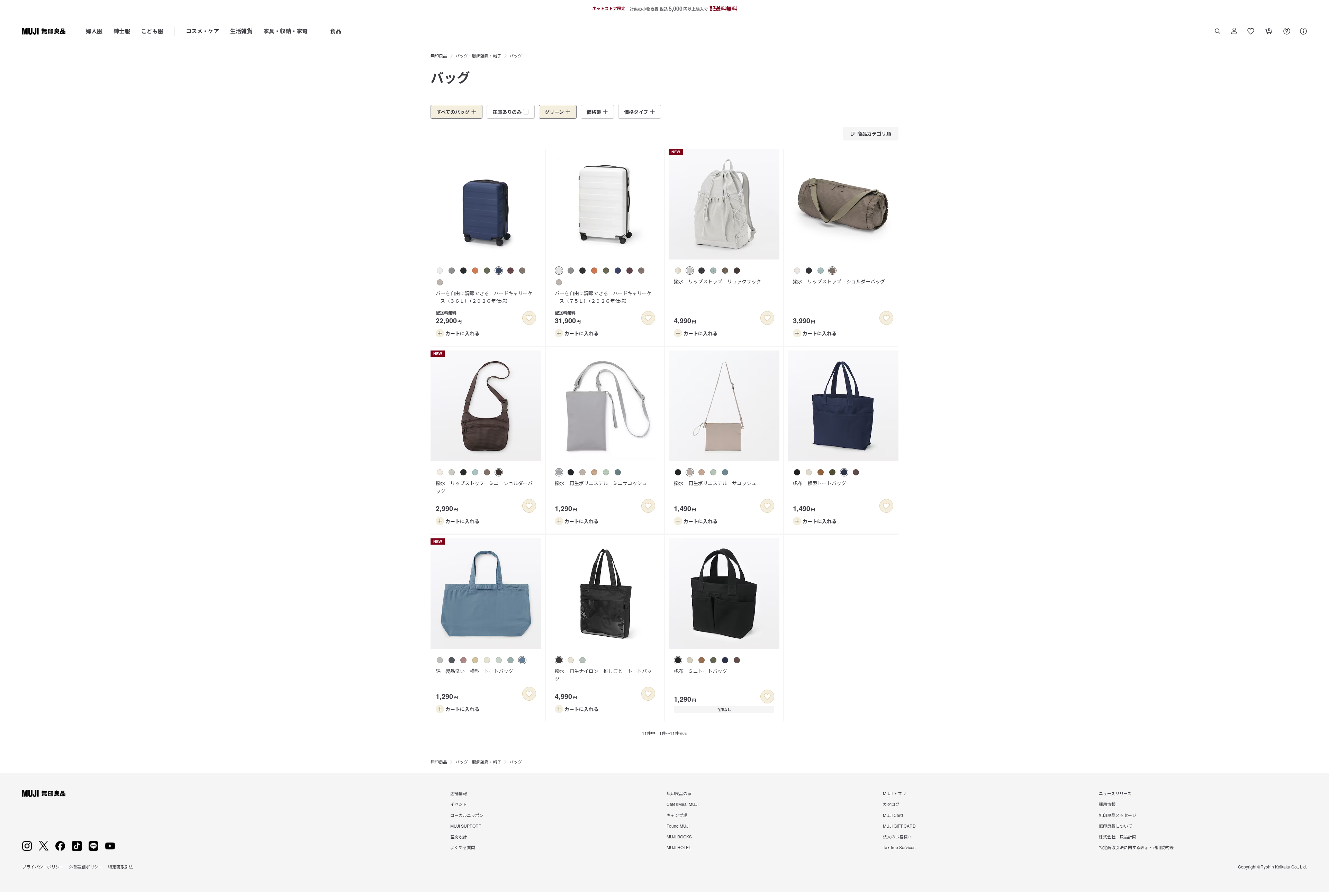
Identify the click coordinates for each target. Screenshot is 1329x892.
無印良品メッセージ (1117, 815)
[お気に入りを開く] (1250, 31)
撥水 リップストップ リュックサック (717, 281)
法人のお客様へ (897, 836)
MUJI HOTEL (679, 847)
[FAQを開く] (1286, 31)
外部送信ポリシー (85, 867)
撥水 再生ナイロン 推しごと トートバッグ (603, 674)
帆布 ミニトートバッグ (700, 670)
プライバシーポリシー (43, 867)
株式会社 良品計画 (1117, 836)
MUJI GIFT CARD (899, 826)
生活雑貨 (241, 31)
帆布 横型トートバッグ (819, 483)
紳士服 (122, 31)
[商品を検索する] (1217, 31)
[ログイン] (1234, 31)
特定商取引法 (120, 867)
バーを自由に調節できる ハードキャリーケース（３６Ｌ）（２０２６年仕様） (484, 297)
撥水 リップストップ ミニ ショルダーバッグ (484, 487)
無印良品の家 (679, 793)
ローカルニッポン (466, 815)
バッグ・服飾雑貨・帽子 (478, 55)
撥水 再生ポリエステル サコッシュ (715, 483)
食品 (335, 31)
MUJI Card (893, 815)
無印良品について (1115, 826)
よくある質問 (462, 847)
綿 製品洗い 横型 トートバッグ (474, 670)
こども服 (152, 31)
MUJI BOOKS (679, 836)
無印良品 (439, 55)
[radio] (440, 270)
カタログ (891, 804)
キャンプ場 (677, 815)
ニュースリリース (1115, 793)
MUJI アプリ (894, 793)
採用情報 (1107, 804)
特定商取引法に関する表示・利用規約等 (1136, 847)
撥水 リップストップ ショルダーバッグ (839, 281)
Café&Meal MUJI (682, 804)
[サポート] (1303, 31)
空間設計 (458, 836)
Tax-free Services (899, 847)
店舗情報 (458, 793)
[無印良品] (43, 793)
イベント (458, 804)
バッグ (515, 55)
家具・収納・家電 (285, 31)
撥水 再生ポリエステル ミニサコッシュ (601, 483)
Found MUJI (678, 826)
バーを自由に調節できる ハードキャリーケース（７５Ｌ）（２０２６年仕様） (603, 297)
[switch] (529, 318)
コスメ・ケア (202, 31)
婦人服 (94, 31)
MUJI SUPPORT (465, 826)
